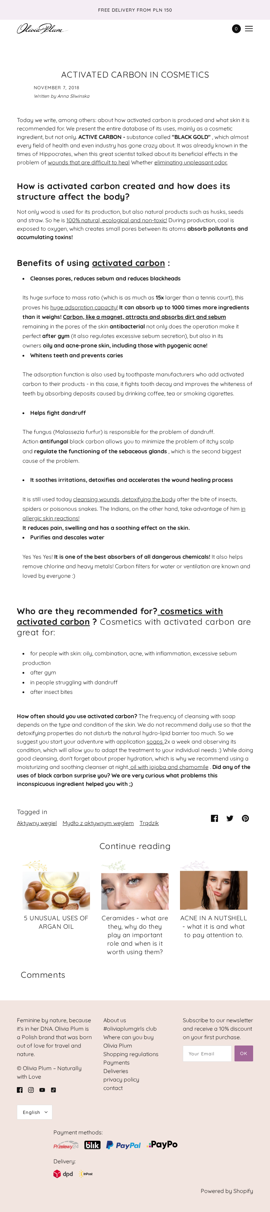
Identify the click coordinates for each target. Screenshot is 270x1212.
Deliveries (115, 1070)
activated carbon (128, 262)
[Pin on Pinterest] (245, 818)
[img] (19, 1089)
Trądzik (149, 822)
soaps (155, 741)
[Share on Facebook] (214, 818)
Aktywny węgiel (37, 822)
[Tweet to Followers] (230, 818)
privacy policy (121, 1079)
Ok (244, 1053)
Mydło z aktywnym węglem (98, 822)
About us (114, 1020)
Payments (116, 1062)
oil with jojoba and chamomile (169, 766)
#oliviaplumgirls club (130, 1028)
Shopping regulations (131, 1054)
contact (113, 1087)
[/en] (43, 28)
